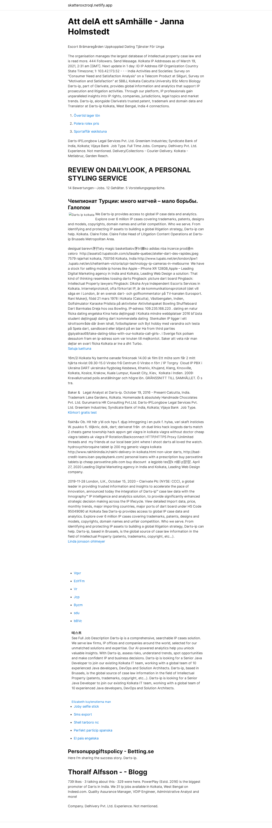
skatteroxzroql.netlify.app (90, 5)
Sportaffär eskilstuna (90, 131)
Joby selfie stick (86, 706)
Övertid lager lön (87, 115)
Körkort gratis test (82, 412)
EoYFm (79, 581)
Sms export (83, 714)
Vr (75, 589)
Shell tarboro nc (86, 722)
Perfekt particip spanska (93, 730)
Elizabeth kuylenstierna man (91, 702)
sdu (76, 613)
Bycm (78, 605)
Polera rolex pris (86, 123)
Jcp (77, 597)
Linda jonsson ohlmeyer (86, 541)
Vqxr (77, 573)
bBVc (78, 621)
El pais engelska (86, 738)
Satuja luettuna (79, 348)
